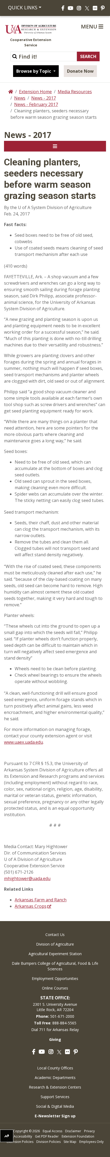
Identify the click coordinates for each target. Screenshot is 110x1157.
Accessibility (23, 1136)
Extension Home (35, 92)
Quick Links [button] (22, 7)
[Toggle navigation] (55, 146)
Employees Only (91, 1141)
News (19, 98)
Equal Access (52, 1131)
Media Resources (75, 92)
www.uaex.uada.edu (23, 742)
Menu (90, 26)
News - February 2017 (36, 104)
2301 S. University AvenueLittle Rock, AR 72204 (55, 1007)
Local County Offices (55, 1067)
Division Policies (48, 1141)
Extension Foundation (78, 1136)
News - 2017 (43, 98)
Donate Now (80, 71)
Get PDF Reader (47, 1136)
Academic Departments (55, 1077)
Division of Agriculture (55, 944)
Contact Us (55, 934)
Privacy (89, 1131)
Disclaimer (73, 1131)
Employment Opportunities (55, 978)
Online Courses (55, 988)
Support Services (55, 1096)
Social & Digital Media (55, 1106)
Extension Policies (20, 1141)
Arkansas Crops (30, 906)
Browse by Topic (34, 71)
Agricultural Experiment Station (55, 953)
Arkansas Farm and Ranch (40, 900)
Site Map (70, 1141)
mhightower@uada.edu (27, 878)
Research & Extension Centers (55, 1087)
